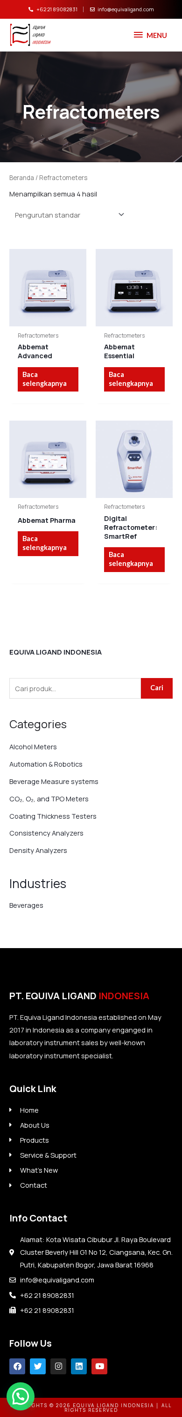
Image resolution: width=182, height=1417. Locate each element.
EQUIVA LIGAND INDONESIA (55, 651)
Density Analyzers (38, 850)
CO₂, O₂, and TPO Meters (49, 798)
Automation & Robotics (46, 764)
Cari (156, 688)
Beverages (26, 905)
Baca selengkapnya (44, 378)
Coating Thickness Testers (53, 816)
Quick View (48, 319)
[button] (21, 1396)
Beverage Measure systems (53, 781)
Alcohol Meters (33, 746)
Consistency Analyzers (46, 832)
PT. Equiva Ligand (79, 995)
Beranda (21, 177)
